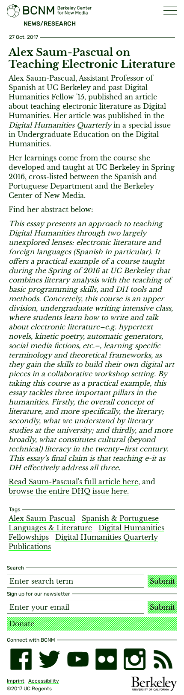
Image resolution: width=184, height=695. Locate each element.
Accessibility (43, 681)
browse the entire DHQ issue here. (69, 491)
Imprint (15, 681)
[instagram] (134, 659)
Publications (30, 546)
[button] (170, 10)
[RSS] (163, 659)
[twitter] (49, 659)
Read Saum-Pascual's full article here (73, 481)
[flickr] (106, 659)
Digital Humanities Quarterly (106, 537)
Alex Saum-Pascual (42, 518)
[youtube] (78, 659)
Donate (21, 623)
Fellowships (29, 537)
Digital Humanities (131, 527)
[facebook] (21, 659)
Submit (162, 581)
